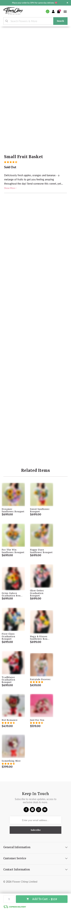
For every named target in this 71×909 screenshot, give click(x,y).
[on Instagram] (38, 809)
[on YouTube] (32, 809)
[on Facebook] (26, 809)
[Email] (44, 809)
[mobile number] (47, 11)
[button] (10, 162)
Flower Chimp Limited (24, 881)
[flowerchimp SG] (13, 11)
